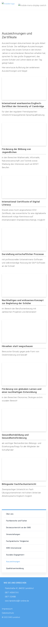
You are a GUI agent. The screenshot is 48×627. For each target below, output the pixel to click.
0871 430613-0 (12, 592)
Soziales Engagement (15, 555)
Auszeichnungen (13, 561)
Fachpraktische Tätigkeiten (17, 541)
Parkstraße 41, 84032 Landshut (19, 588)
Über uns (10, 514)
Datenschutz (8, 613)
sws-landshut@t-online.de (17, 601)
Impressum (7, 609)
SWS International (13, 548)
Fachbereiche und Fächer (16, 521)
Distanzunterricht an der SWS (18, 527)
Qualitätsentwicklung (15, 568)
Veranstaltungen (13, 534)
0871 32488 (10, 596)
